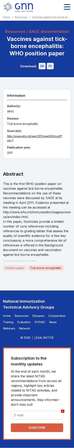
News (53, 322)
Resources (21, 17)
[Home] (18, 7)
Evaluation (24, 322)
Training (8, 322)
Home (6, 17)
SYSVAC (40, 322)
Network (24, 328)
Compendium (57, 315)
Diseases (38, 315)
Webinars (9, 328)
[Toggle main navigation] (67, 7)
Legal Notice (44, 337)
